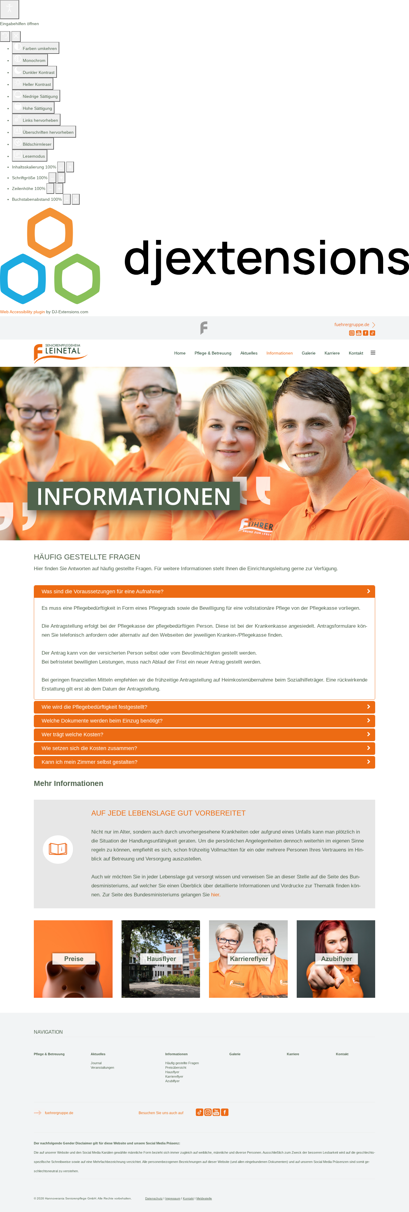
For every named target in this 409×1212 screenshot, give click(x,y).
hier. (216, 895)
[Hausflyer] (161, 959)
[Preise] (73, 959)
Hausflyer (172, 1072)
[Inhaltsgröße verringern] (61, 167)
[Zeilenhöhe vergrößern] (59, 188)
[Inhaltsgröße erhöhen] (70, 167)
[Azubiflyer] (336, 959)
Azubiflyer (172, 1081)
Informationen (279, 353)
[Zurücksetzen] (5, 36)
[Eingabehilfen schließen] (16, 36)
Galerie (309, 353)
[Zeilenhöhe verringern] (50, 188)
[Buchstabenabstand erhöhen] (76, 199)
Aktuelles (248, 353)
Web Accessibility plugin (22, 311)
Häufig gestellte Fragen (182, 1063)
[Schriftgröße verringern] (52, 177)
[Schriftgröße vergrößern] (61, 177)
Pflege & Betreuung (213, 353)
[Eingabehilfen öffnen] (9, 9)
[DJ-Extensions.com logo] (204, 302)
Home (180, 353)
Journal (96, 1063)
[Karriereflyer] (248, 959)
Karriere (332, 353)
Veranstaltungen (102, 1067)
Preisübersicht (175, 1067)
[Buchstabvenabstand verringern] (67, 199)
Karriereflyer (174, 1076)
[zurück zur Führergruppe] (204, 326)
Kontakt (356, 353)
